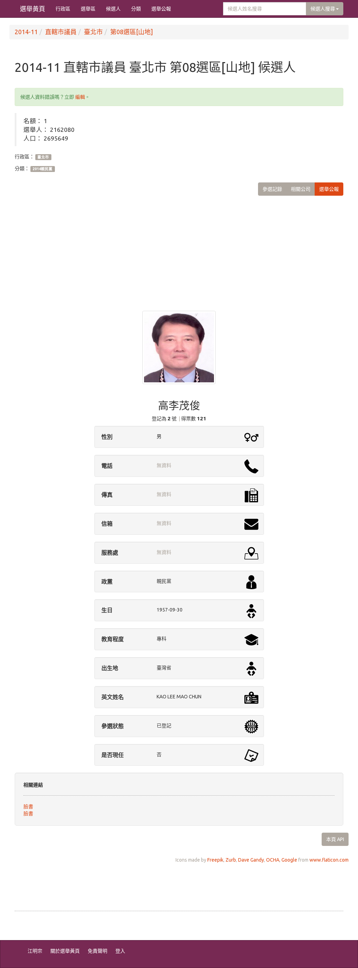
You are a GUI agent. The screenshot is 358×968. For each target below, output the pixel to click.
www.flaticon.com (329, 860)
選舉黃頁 (32, 8)
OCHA (272, 860)
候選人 (113, 9)
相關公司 (300, 189)
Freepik (215, 860)
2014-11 (26, 31)
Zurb (230, 860)
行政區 (63, 9)
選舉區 (88, 9)
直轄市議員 (61, 31)
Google (289, 860)
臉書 (28, 806)
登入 (120, 951)
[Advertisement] (179, 248)
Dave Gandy (251, 860)
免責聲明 (97, 951)
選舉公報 (161, 9)
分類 (136, 9)
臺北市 (93, 31)
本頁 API (335, 839)
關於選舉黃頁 (65, 951)
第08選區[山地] (131, 31)
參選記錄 (272, 189)
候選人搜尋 (323, 9)
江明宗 (35, 951)
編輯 (80, 97)
